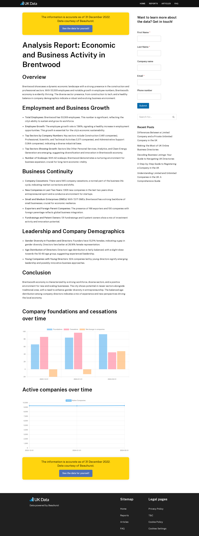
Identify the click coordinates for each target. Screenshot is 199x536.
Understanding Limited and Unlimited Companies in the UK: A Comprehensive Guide (156, 177)
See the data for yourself (75, 28)
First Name (143, 32)
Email (140, 76)
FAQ (176, 3)
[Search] (174, 117)
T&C (151, 515)
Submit (143, 105)
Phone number (144, 90)
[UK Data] (29, 3)
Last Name (143, 47)
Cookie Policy (156, 522)
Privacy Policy (156, 508)
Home (142, 3)
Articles (166, 3)
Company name (145, 61)
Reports (153, 3)
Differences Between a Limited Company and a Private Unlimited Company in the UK (154, 136)
